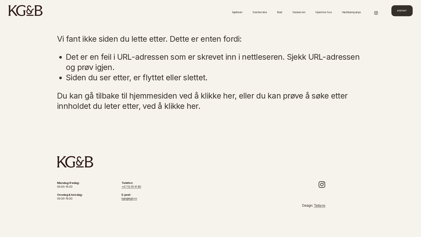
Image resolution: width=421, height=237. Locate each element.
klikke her (218, 96)
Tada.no (319, 206)
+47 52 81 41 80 (131, 186)
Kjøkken (237, 12)
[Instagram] (376, 10)
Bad (279, 12)
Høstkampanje (351, 12)
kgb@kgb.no (129, 198)
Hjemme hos (324, 12)
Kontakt (402, 11)
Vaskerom (298, 12)
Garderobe (260, 12)
